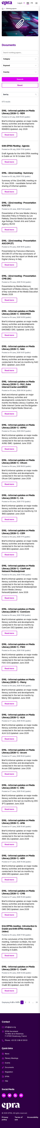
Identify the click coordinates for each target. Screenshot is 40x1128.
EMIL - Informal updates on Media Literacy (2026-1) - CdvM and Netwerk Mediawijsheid (18, 568)
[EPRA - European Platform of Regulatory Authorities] (7, 3)
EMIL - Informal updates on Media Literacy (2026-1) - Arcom (18, 751)
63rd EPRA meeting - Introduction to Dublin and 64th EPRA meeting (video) (19, 928)
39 (37, 1002)
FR (32, 3)
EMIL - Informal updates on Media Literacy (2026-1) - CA (18, 496)
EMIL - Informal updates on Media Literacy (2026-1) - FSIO (18, 645)
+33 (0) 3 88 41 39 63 (19, 1040)
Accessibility (32, 1117)
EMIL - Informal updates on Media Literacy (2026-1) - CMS (18, 892)
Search (20, 79)
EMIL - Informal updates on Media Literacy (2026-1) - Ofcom (18, 461)
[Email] (21, 1095)
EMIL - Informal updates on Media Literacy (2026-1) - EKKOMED (18, 312)
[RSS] (15, 1095)
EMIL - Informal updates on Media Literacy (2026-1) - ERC (18, 786)
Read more (9, 135)
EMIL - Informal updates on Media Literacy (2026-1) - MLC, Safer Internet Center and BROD (18, 384)
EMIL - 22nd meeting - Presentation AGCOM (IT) (19, 242)
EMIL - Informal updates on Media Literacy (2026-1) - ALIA (18, 716)
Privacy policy (5, 1118)
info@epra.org (10, 1027)
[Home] (3, 8)
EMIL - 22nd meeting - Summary (17, 172)
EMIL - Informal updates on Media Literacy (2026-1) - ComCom (18, 610)
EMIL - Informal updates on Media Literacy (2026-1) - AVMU (18, 426)
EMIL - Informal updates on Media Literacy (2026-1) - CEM (18, 532)
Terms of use (19, 1118)
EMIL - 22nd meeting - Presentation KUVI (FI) (19, 204)
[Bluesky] (10, 1095)
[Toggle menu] (36, 3)
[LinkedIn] (4, 1095)
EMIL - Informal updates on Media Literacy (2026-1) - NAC (18, 348)
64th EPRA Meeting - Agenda (15, 145)
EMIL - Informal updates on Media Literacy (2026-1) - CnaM (18, 968)
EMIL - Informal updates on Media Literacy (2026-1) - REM (18, 112)
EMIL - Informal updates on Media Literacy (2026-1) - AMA (18, 822)
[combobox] (20, 59)
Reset (20, 85)
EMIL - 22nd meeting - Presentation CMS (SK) (19, 277)
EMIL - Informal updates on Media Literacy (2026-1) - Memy (18, 681)
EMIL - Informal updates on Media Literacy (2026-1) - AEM (18, 857)
